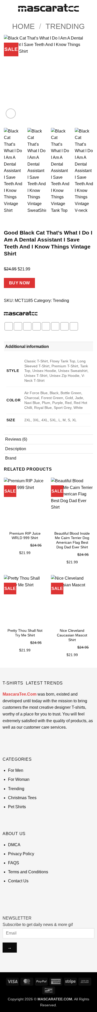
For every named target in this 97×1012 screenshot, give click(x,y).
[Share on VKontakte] (55, 326)
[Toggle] (87, 346)
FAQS (13, 863)
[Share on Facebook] (18, 326)
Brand (10, 458)
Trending (65, 26)
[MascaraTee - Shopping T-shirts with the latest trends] (48, 8)
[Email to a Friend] (36, 326)
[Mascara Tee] (21, 313)
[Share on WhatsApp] (8, 326)
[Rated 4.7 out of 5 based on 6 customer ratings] (48, 262)
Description (15, 449)
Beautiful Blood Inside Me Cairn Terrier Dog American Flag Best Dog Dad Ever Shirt (72, 540)
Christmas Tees (22, 798)
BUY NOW (19, 283)
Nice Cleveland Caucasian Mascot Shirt (72, 635)
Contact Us (18, 881)
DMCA (14, 845)
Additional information (27, 346)
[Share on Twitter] (27, 326)
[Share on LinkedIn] (64, 326)
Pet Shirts (17, 807)
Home (23, 26)
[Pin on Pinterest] (46, 326)
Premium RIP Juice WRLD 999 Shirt (25, 536)
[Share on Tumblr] (74, 326)
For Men (15, 770)
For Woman (18, 779)
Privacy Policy (21, 854)
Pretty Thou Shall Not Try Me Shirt (25, 633)
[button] (7, 7)
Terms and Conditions (28, 872)
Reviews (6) (16, 439)
